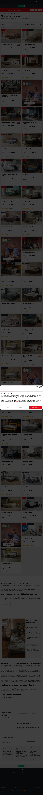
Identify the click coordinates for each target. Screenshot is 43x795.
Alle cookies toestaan (35, 407)
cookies (16, 401)
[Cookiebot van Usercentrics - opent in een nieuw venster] (37, 387)
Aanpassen (21, 407)
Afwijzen (7, 407)
